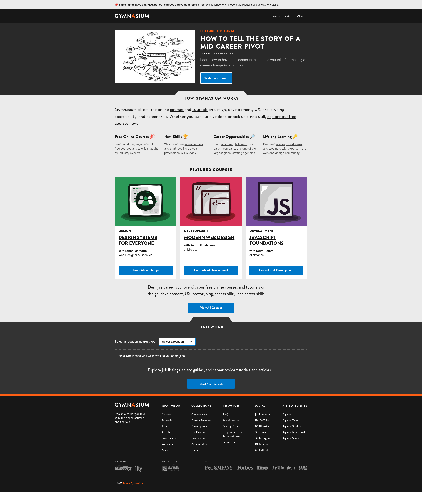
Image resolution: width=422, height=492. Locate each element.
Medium (264, 444)
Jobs (288, 16)
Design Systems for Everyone (138, 240)
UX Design (198, 432)
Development (199, 426)
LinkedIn (264, 414)
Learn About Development (211, 270)
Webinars (167, 444)
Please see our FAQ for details (260, 4)
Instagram (265, 438)
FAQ (225, 414)
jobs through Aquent (233, 144)
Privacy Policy (231, 426)
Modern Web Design (209, 237)
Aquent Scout (291, 438)
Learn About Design (146, 270)
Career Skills (199, 450)
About (301, 16)
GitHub (263, 450)
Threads (264, 432)
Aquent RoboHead (294, 432)
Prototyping (198, 438)
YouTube (264, 420)
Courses (275, 16)
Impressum (229, 442)
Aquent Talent (291, 420)
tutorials (200, 109)
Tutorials (167, 420)
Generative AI (200, 414)
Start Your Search (211, 383)
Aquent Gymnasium (133, 483)
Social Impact (230, 420)
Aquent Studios (292, 426)
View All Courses (211, 307)
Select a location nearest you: (136, 341)
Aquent (287, 414)
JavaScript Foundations (266, 240)
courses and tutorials (135, 148)
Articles (167, 432)
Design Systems (201, 420)
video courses (194, 144)
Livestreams (169, 438)
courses (177, 109)
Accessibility (199, 444)
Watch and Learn (216, 78)
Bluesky (264, 426)
